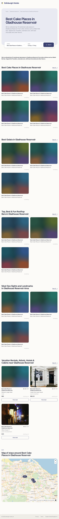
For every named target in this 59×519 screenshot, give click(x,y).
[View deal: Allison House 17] (15, 414)
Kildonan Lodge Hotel (7, 392)
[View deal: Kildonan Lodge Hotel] (15, 376)
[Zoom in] (55, 460)
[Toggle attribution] (56, 500)
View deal (15, 399)
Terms (42, 516)
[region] (29, 480)
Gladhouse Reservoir (14, 11)
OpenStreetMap (51, 500)
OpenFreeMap (33, 500)
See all (54, 67)
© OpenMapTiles (39, 500)
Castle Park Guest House (36, 392)
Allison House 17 (6, 430)
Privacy (37, 516)
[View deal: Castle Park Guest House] (43, 376)
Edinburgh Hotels (11, 3)
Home (7, 11)
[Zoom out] (55, 463)
